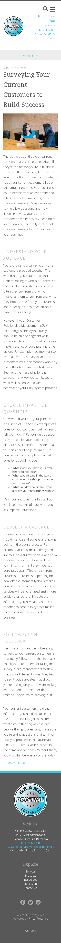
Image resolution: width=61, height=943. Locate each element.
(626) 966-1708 (30, 843)
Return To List (15, 763)
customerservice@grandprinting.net (31, 847)
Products (30, 875)
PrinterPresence (38, 918)
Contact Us (30, 888)
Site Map (30, 931)
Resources (30, 880)
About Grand (30, 884)
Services (31, 871)
